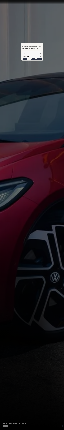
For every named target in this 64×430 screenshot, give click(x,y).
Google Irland (24, 49)
